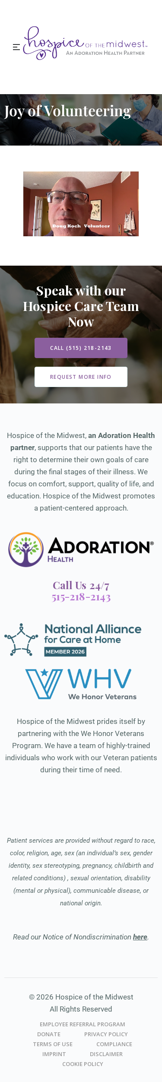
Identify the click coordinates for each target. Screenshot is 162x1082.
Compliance (114, 1044)
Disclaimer (106, 1054)
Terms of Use (53, 1044)
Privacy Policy (106, 1034)
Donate (48, 1034)
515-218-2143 (81, 596)
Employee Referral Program (82, 1024)
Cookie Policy (82, 1064)
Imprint (54, 1054)
